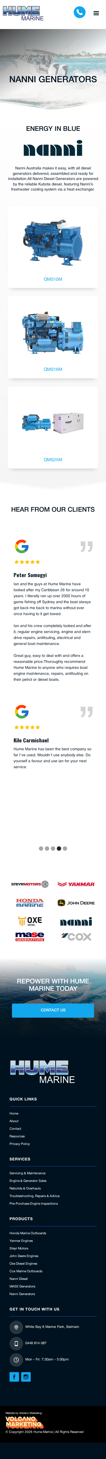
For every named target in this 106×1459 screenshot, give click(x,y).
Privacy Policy (20, 1143)
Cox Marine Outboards (26, 1271)
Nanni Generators (22, 1294)
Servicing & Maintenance (27, 1173)
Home (14, 1113)
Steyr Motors (19, 1248)
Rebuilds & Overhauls (25, 1188)
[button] (96, 13)
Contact (15, 1128)
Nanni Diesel (19, 1278)
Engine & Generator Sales (28, 1180)
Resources (17, 1136)
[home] (23, 13)
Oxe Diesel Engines (23, 1263)
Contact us (53, 1010)
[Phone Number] (79, 13)
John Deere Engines (24, 1256)
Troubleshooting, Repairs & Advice (35, 1196)
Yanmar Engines (21, 1240)
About (14, 1121)
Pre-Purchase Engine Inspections (34, 1203)
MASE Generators (22, 1286)
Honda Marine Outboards (28, 1233)
